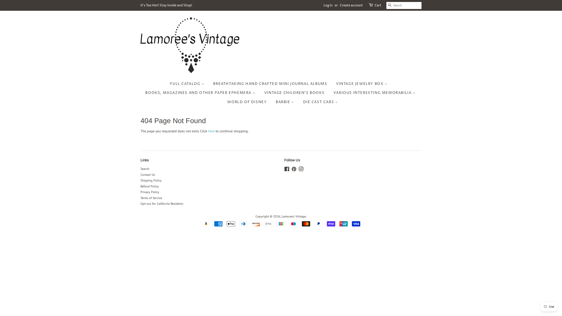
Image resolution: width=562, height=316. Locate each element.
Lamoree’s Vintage (293, 216)
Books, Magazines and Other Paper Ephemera (198, 92)
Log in (328, 5)
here (211, 131)
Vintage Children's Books (294, 92)
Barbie (283, 102)
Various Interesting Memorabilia (373, 92)
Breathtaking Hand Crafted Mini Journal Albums (270, 83)
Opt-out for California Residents (161, 204)
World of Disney (247, 102)
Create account (351, 5)
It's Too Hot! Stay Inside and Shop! (166, 5)
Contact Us (147, 175)
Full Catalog (186, 83)
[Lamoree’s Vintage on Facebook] (286, 170)
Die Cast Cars (319, 102)
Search (144, 169)
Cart (378, 5)
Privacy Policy (149, 192)
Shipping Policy (151, 180)
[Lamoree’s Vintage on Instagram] (301, 170)
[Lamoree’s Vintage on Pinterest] (294, 170)
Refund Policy (149, 186)
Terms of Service (151, 198)
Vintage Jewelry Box (360, 83)
